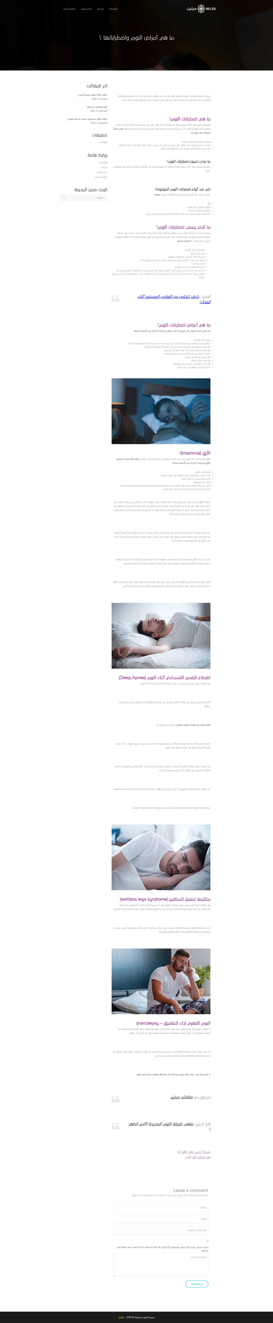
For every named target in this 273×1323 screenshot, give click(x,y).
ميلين (121, 1317)
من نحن (100, 9)
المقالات (103, 142)
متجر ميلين (86, 9)
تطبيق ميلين (69, 9)
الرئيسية (113, 9)
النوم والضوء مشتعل (97, 107)
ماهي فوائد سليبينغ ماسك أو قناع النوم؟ (87, 119)
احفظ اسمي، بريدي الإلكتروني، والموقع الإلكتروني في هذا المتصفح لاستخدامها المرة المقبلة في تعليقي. (162, 1249)
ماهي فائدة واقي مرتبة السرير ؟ (92, 95)
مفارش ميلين (181, 1097)
